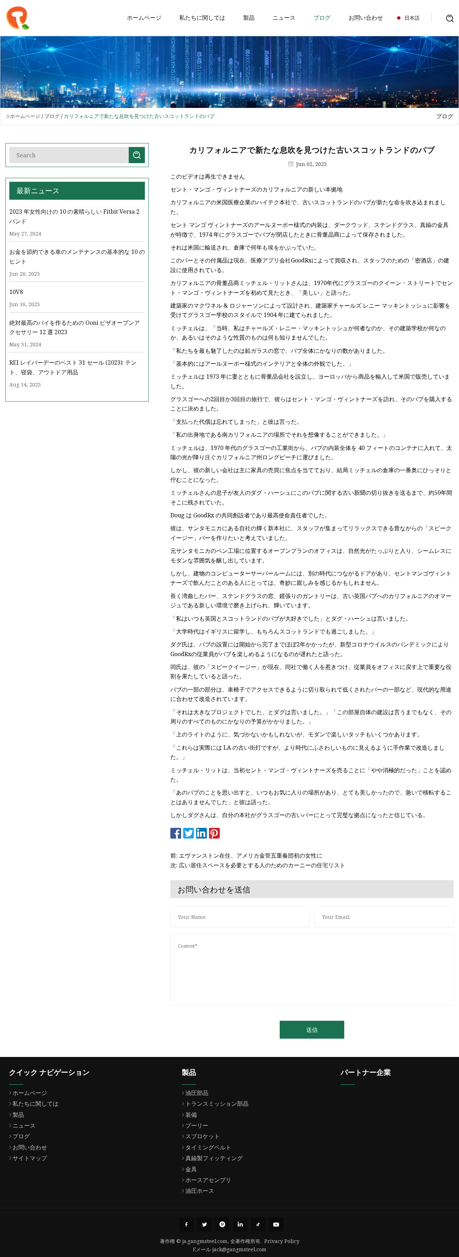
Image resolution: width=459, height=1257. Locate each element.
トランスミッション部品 (217, 1103)
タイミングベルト (208, 1147)
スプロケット (202, 1136)
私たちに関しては (202, 18)
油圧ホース (199, 1191)
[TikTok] (258, 1224)
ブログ (322, 18)
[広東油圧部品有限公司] (17, 17)
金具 (191, 1169)
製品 (249, 18)
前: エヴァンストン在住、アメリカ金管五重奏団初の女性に (246, 855)
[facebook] (186, 1224)
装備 (191, 1115)
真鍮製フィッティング (214, 1158)
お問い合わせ (366, 18)
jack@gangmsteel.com (239, 1249)
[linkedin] (240, 1224)
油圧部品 (196, 1093)
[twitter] (204, 1224)
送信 (312, 1030)
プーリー (196, 1125)
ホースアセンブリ (208, 1180)
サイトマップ (30, 1158)
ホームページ (144, 18)
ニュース (284, 18)
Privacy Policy (281, 1241)
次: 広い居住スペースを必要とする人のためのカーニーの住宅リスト (257, 865)
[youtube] (276, 1224)
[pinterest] (222, 1224)
